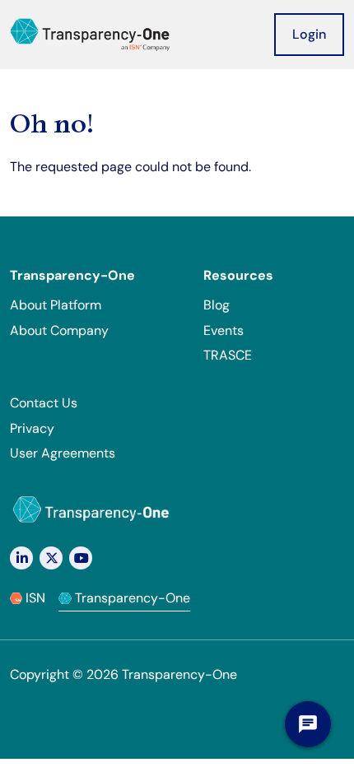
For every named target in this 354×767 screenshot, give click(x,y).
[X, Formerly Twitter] (51, 557)
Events (223, 330)
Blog (216, 305)
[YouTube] (80, 557)
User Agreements (62, 453)
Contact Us (43, 402)
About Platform (55, 305)
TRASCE (227, 355)
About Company (59, 330)
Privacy (32, 428)
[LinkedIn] (21, 557)
